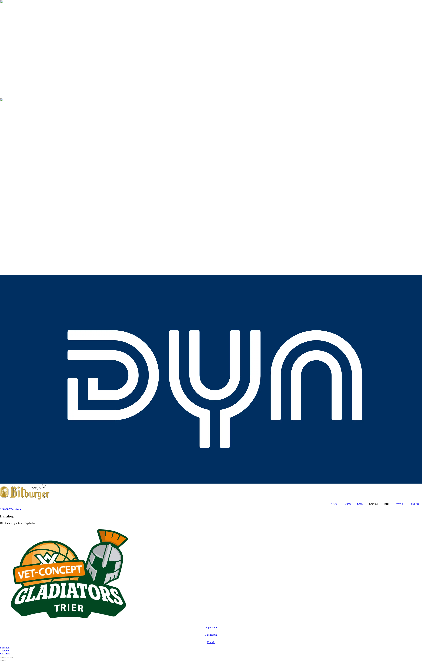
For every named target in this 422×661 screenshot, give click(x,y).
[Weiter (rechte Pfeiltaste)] (4, 660)
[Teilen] (8, 657)
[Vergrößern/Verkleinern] (1, 657)
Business (414, 503)
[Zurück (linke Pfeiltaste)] (1, 660)
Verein (399, 503)
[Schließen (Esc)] (11, 657)
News (334, 503)
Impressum (211, 627)
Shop (360, 503)
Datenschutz (211, 634)
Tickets (347, 503)
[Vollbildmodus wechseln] (4, 657)
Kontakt (211, 642)
